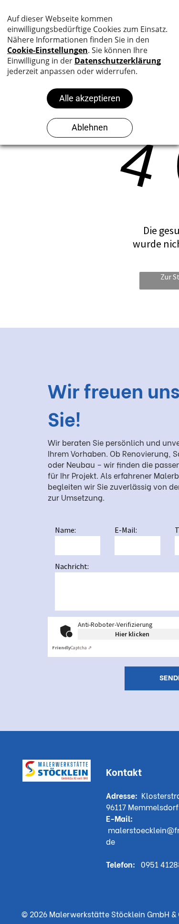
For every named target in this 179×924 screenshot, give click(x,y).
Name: (65, 530)
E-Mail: (126, 530)
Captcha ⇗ (72, 648)
